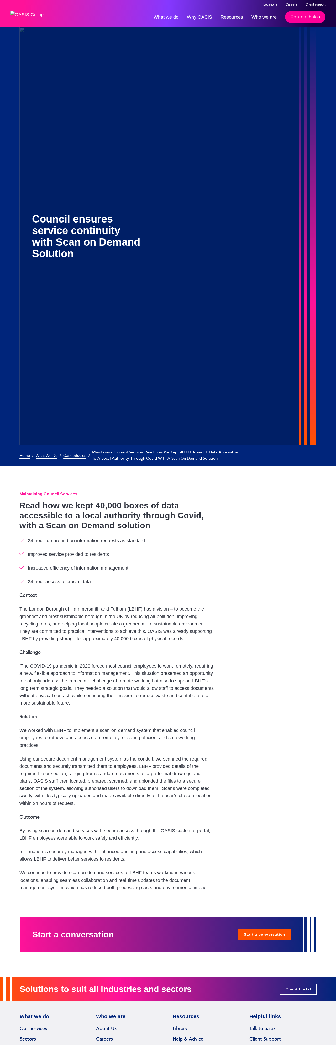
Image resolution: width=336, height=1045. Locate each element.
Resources (231, 17)
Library (180, 1028)
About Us (106, 1028)
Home (24, 455)
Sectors (28, 1039)
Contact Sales (305, 17)
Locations (270, 4)
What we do (166, 17)
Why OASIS (199, 17)
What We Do (46, 455)
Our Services (33, 1028)
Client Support (265, 1039)
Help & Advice (188, 1039)
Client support (316, 4)
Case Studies (74, 455)
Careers (291, 4)
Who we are (264, 17)
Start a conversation (264, 934)
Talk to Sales (262, 1028)
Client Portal (298, 989)
